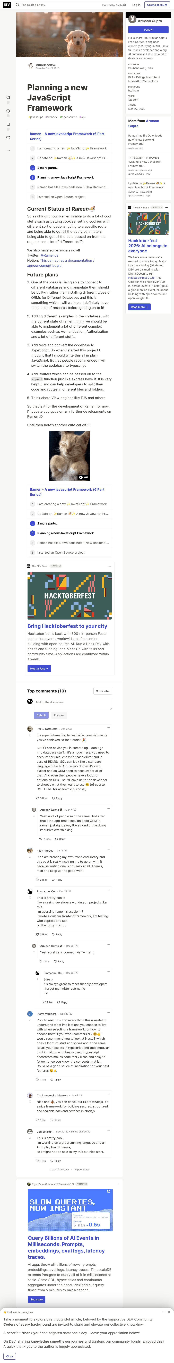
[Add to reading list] (8, 126)
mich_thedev (45, 850)
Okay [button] (9, 1356)
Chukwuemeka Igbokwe (52, 1095)
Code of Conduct (59, 1169)
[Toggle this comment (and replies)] (30, 735)
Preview (59, 715)
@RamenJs (49, 255)
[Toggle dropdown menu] (109, 566)
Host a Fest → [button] (39, 668)
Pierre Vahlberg (47, 1013)
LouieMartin (45, 1131)
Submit (41, 715)
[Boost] (8, 137)
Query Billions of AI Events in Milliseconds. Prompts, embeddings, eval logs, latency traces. (66, 1247)
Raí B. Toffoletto (47, 729)
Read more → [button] (139, 307)
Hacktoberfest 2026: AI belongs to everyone (148, 245)
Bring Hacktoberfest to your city (67, 626)
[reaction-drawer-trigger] (8, 99)
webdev (51, 117)
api (82, 117)
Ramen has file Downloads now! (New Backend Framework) (145, 142)
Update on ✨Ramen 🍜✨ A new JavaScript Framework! (146, 189)
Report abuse (81, 1169)
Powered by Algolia (112, 5)
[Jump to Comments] (8, 112)
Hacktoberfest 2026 (141, 277)
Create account (157, 4)
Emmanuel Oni (46, 891)
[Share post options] (8, 150)
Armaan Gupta (45, 64)
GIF (86, 477)
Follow (148, 29)
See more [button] (37, 1299)
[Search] (17, 5)
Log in (136, 4)
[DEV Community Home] (7, 4)
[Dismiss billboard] (169, 1312)
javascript (36, 117)
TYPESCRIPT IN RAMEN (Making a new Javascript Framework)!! (144, 165)
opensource (68, 117)
